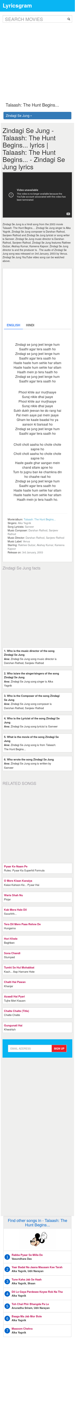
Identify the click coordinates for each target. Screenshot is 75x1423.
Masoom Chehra (22, 1329)
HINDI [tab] (30, 325)
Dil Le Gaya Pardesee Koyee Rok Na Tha (37, 1292)
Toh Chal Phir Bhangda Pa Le (30, 1304)
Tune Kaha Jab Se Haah (27, 1279)
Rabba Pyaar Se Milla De (27, 1255)
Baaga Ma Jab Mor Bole (27, 1316)
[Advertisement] (37, 59)
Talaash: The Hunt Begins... (40, 519)
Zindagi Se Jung (18, 115)
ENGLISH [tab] (13, 325)
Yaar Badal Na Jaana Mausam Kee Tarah (37, 1267)
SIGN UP (59, 1048)
